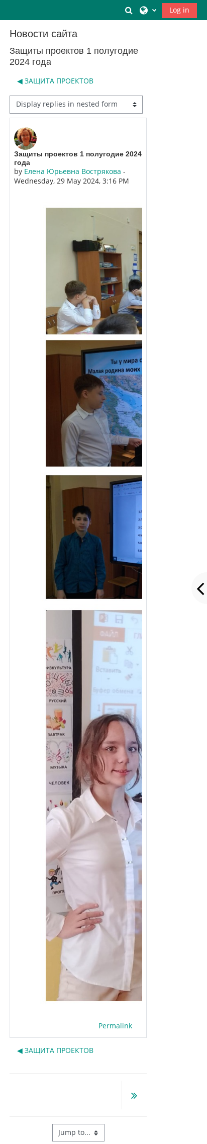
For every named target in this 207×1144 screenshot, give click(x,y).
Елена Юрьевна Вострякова (72, 171)
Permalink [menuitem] (115, 1025)
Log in (179, 10)
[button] (128, 10)
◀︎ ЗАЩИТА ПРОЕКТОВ (55, 80)
